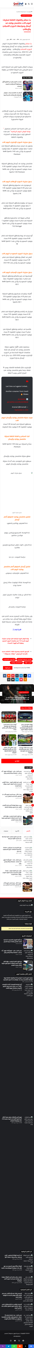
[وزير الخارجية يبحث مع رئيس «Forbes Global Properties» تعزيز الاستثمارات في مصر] (27, 852)
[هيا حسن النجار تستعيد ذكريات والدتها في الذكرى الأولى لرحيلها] (27, 841)
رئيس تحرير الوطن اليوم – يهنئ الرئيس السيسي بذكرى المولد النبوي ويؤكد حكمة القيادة (12, 784)
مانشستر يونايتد (16, 663)
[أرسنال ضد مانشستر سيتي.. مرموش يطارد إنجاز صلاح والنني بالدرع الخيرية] (28, 96)
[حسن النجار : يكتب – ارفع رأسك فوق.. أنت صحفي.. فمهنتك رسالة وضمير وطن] (28, 775)
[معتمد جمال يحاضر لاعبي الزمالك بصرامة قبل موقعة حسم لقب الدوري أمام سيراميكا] (28, 1281)
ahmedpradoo (17, 1336)
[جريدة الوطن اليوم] (18, 3)
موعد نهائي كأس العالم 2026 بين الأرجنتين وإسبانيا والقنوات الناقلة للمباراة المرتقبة (9, 750)
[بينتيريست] (13, 675)
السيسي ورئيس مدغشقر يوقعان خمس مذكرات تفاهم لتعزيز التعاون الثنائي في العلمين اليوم (11, 1306)
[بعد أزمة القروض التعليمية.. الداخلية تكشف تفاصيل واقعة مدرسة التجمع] (28, 944)
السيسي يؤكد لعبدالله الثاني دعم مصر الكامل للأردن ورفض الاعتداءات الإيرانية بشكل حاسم (12, 1295)
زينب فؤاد (28, 663)
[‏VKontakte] (4, 675)
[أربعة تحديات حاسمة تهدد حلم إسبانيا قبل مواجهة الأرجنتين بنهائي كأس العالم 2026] (8, 717)
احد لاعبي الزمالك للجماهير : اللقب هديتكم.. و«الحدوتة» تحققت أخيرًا (13, 1256)
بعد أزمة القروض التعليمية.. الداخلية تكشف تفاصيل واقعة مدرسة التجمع (13, 941)
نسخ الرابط (7, 668)
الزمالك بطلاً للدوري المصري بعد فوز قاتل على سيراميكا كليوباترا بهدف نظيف (11, 1267)
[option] (17, 693)
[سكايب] (17, 679)
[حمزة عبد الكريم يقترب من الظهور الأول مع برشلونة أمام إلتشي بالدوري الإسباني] (28, 85)
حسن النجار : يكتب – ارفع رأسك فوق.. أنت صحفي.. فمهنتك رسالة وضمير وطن (11, 772)
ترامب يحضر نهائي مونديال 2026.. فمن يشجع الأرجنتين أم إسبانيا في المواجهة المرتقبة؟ (26, 750)
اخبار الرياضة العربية (23, 692)
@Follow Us (28, 924)
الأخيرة (17, 831)
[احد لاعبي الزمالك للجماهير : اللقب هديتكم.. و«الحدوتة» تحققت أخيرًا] (28, 1259)
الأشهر (28, 831)
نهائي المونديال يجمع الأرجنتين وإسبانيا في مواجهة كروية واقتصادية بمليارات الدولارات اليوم (26, 727)
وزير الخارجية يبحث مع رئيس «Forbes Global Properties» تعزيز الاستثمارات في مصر (12, 849)
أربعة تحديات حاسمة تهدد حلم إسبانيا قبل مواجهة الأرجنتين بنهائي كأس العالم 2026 (9, 727)
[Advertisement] (17, 26)
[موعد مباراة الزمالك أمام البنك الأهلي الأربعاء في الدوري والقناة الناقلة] (28, 809)
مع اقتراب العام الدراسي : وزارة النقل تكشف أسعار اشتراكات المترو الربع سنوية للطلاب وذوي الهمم (12, 818)
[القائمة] (32, 4)
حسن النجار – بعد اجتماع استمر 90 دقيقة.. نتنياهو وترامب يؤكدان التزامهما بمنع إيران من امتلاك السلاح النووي (12, 1317)
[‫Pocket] (21, 679)
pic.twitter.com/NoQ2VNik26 (17, 402)
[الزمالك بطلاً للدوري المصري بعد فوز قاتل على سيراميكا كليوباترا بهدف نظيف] (28, 1270)
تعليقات (6, 831)
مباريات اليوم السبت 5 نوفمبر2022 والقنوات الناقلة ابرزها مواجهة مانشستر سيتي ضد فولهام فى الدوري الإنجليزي (18, 979)
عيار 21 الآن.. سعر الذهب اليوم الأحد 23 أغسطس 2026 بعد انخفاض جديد (12, 795)
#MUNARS (22, 399)
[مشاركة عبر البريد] (13, 679)
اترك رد (17, 761)
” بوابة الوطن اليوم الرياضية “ (17, 130)
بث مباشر (28, 43)
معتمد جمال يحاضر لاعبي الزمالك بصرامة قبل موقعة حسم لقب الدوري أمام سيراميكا (12, 1279)
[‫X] (25, 675)
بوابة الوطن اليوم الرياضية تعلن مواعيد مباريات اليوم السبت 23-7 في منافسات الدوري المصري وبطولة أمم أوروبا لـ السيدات (15, 641)
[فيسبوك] (29, 675)
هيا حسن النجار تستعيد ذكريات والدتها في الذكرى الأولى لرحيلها (11, 838)
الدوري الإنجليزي (9, 659)
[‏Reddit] (9, 675)
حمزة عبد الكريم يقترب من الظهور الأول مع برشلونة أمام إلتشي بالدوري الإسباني (12, 84)
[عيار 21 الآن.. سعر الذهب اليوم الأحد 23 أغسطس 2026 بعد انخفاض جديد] (28, 798)
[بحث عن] (29, 4)
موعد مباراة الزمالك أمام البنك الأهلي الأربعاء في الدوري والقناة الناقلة (12, 806)
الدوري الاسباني (26, 49)
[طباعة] (9, 679)
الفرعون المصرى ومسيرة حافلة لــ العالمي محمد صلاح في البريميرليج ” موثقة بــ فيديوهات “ (15, 652)
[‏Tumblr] (17, 675)
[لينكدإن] (21, 675)
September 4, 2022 (21, 410)
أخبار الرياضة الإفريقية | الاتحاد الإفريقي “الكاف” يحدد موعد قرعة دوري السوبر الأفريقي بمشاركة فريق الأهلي (12, 986)
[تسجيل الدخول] (26, 4)
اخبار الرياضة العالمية (24, 659)
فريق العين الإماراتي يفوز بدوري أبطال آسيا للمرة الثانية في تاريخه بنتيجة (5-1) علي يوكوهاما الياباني (12, 1119)
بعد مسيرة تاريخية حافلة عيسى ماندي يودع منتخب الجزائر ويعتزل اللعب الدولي (17, 698)
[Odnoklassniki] (25, 679)
